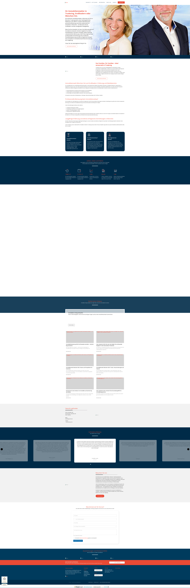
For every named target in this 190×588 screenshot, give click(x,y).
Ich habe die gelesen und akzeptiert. (86, 538)
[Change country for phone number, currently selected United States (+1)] (74, 519)
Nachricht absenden (78, 540)
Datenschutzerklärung (83, 538)
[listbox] (95, 526)
